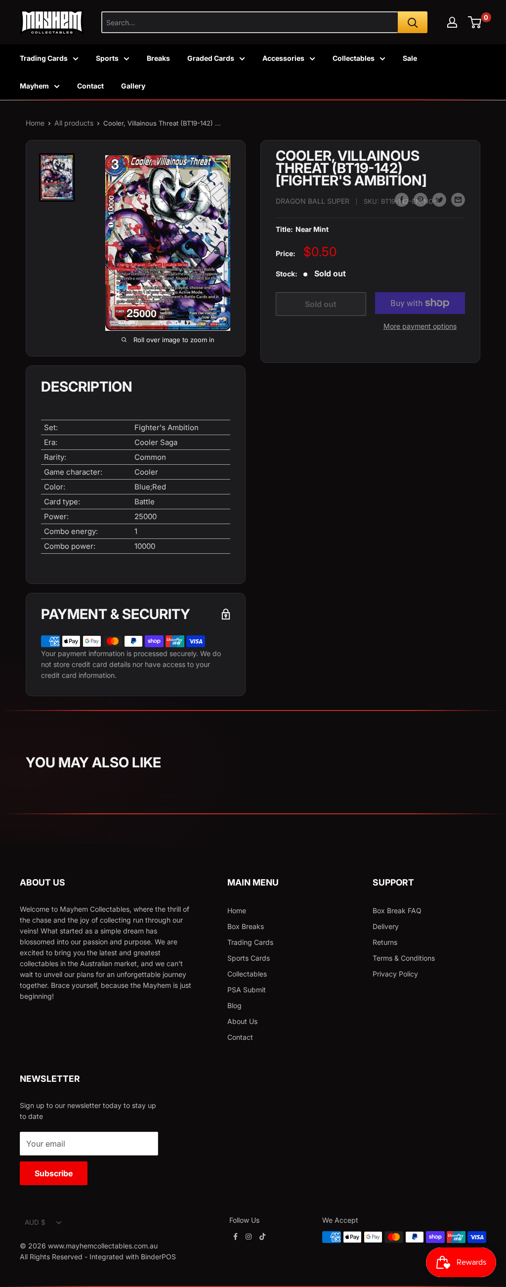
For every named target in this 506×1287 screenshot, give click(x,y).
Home (35, 123)
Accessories (283, 58)
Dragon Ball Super (312, 201)
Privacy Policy (395, 974)
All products (73, 123)
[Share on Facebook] (402, 200)
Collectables (354, 58)
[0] (475, 22)
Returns (385, 942)
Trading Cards (44, 58)
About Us (242, 1021)
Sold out (321, 304)
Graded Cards (210, 58)
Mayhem (34, 86)
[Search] (412, 22)
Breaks (158, 58)
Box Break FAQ (397, 910)
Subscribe (54, 1173)
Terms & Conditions (404, 958)
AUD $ (35, 1222)
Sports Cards (248, 958)
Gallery (133, 86)
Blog (234, 1005)
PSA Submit (246, 989)
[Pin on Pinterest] (420, 200)
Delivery (386, 926)
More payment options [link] (420, 326)
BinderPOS (158, 1256)
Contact (90, 86)
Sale (410, 58)
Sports (107, 58)
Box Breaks (245, 926)
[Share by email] (458, 200)
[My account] (452, 22)
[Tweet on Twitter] (439, 200)
